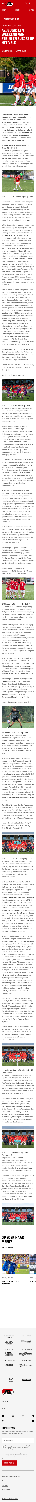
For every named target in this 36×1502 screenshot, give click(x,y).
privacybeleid (8, 1456)
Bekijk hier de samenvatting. (13, 375)
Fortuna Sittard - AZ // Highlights (10, 1282)
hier (25, 166)
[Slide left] (2, 1291)
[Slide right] (33, 1291)
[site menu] (3, 4)
